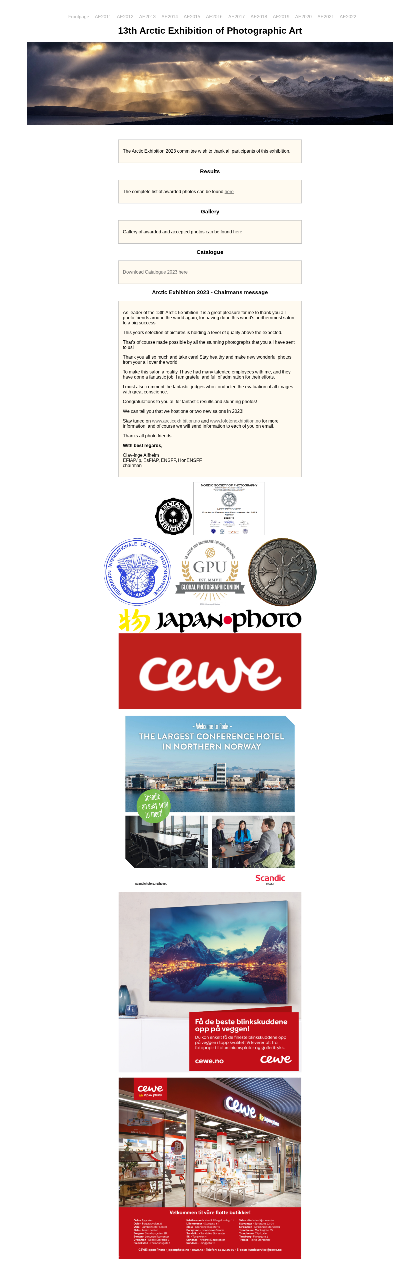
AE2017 (236, 16)
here (229, 191)
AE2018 (259, 16)
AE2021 (325, 16)
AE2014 (169, 16)
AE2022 (348, 16)
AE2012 (125, 16)
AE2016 (214, 16)
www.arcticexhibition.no (176, 421)
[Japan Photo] (210, 631)
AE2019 (281, 16)
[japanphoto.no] (210, 1070)
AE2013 (147, 16)
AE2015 (192, 16)
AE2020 (303, 16)
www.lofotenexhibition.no (235, 421)
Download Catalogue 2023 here (155, 272)
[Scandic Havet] (210, 890)
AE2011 (103, 16)
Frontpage (79, 16)
